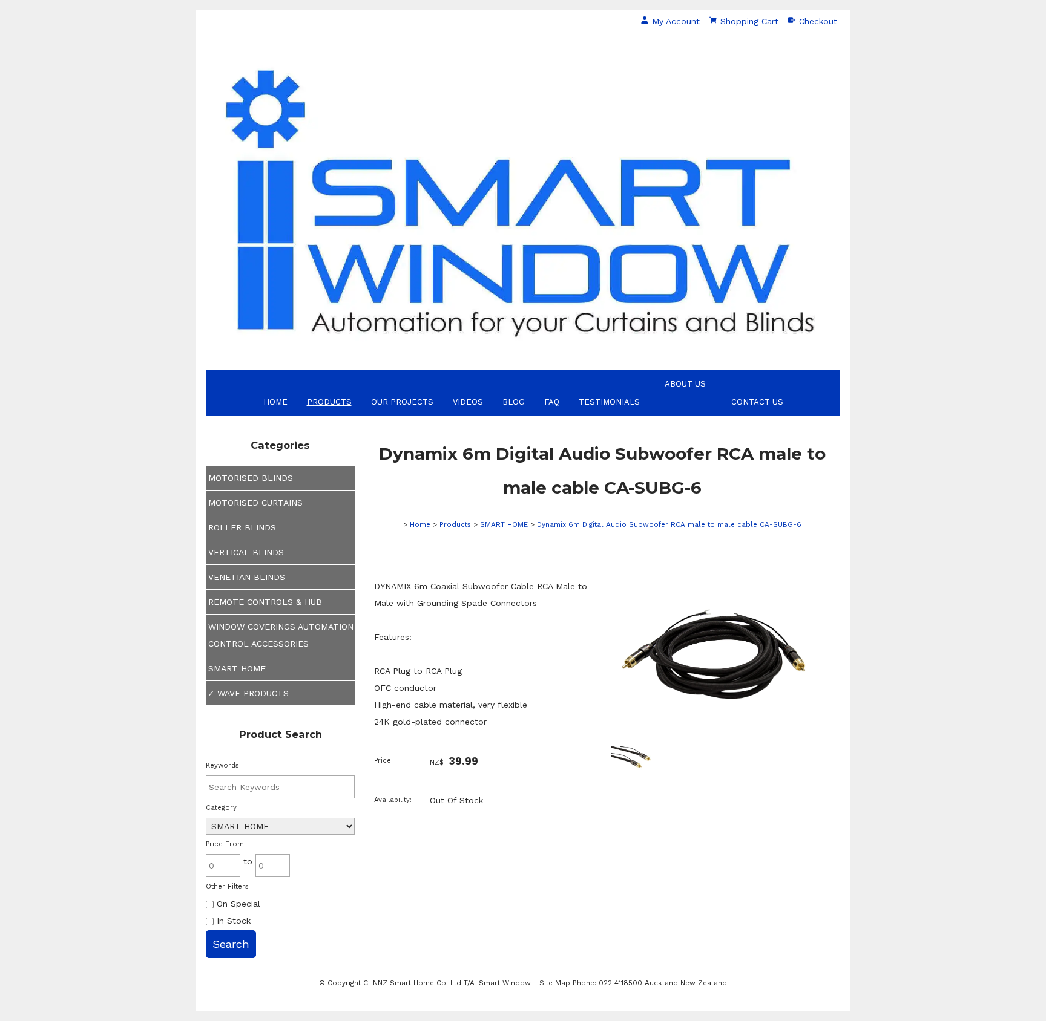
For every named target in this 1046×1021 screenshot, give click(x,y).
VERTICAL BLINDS (246, 552)
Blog (513, 401)
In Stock (232, 920)
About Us (685, 383)
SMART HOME (237, 668)
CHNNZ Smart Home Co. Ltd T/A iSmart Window (448, 983)
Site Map (554, 983)
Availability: (393, 800)
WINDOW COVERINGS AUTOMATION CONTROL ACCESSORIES (281, 635)
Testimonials (609, 401)
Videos (468, 401)
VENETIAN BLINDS (246, 577)
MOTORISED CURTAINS (255, 502)
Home (275, 401)
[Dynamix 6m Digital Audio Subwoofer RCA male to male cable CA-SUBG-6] (716, 724)
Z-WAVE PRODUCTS (248, 693)
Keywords (222, 765)
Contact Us (757, 401)
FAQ (551, 401)
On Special (237, 903)
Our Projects (402, 401)
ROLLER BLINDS (242, 527)
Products (329, 401)
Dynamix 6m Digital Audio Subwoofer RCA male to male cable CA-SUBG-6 (669, 524)
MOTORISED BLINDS (250, 478)
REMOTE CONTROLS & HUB (265, 602)
